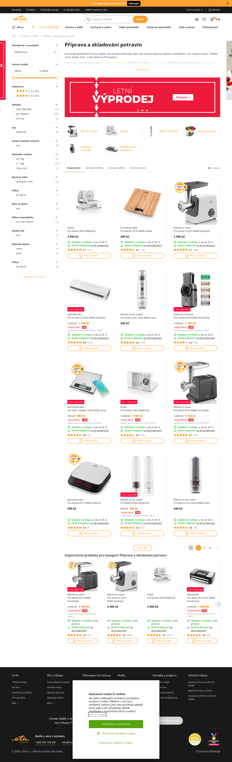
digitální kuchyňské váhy (113, 62)
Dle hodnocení (138, 167)
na (99, 245)
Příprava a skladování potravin (59, 36)
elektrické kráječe (208, 62)
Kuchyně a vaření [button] (101, 27)
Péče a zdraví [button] (187, 27)
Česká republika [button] (193, 9)
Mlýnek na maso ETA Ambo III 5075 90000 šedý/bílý (116, 598)
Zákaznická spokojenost (165, 697)
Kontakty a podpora (164, 675)
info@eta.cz (69, 742)
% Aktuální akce (71, 9)
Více (14, 703)
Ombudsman (160, 687)
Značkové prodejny (22, 692)
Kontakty (16, 9)
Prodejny (30, 9)
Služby (121, 675)
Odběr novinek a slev (96, 9)
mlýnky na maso (158, 62)
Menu (20, 27)
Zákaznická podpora (163, 692)
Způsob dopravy (55, 692)
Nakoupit (134, 3)
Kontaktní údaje (161, 682)
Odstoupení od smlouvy (96, 675)
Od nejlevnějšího (95, 167)
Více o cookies (97, 714)
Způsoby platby (55, 697)
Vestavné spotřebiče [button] (159, 27)
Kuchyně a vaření (29, 36)
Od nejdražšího (117, 167)
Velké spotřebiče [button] (129, 27)
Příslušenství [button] (210, 27)
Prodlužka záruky (49, 9)
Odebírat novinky (169, 720)
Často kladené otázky (58, 682)
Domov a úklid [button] (74, 27)
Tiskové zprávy (19, 682)
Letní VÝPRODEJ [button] (49, 27)
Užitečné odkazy (198, 675)
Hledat (140, 19)
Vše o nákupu (55, 675)
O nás (15, 675)
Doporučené (73, 167)
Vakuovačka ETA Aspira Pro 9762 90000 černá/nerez (201, 598)
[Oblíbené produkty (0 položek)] (204, 19)
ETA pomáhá (18, 697)
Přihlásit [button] (215, 9)
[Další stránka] (217, 548)
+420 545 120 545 (45, 742)
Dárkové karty (54, 687)
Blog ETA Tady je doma (200, 690)
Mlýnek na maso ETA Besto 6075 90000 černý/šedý (78, 598)
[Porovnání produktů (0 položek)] (197, 19)
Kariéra (16, 687)
